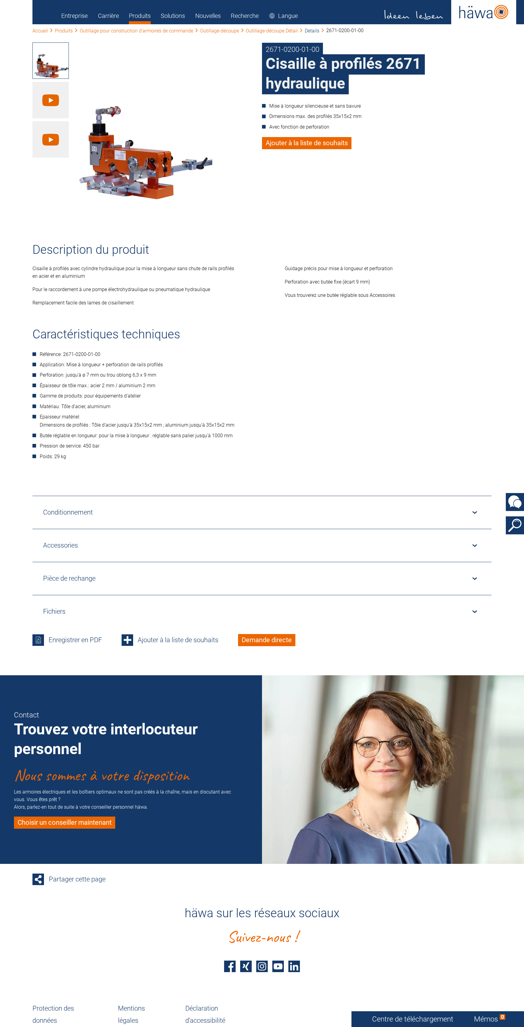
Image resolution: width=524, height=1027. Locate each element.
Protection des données (53, 1014)
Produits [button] (140, 15)
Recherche (245, 15)
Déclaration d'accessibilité (205, 1014)
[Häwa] (450, 12)
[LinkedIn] (294, 966)
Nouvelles (208, 15)
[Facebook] (230, 966)
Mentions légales (131, 1014)
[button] (283, 16)
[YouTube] (278, 966)
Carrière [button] (108, 15)
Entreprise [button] (74, 15)
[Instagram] (262, 966)
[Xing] (246, 966)
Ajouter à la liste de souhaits (307, 143)
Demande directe (267, 640)
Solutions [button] (173, 15)
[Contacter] (515, 502)
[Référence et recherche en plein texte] (515, 525)
